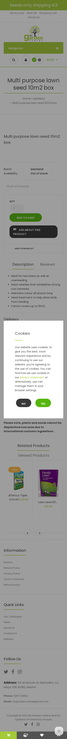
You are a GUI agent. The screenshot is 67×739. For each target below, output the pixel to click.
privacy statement (32, 377)
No (24, 404)
